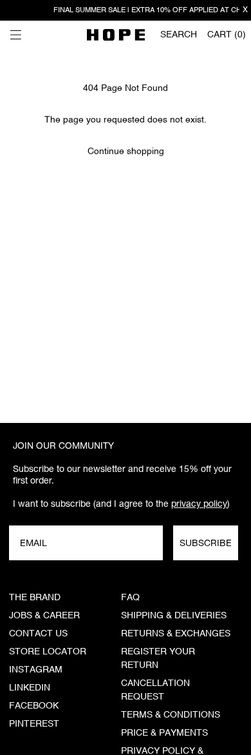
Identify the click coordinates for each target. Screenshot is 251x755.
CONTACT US (38, 633)
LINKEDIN (29, 687)
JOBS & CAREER (44, 615)
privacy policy (199, 503)
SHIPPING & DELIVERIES (174, 615)
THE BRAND (34, 597)
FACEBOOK (34, 706)
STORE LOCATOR (47, 651)
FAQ (130, 597)
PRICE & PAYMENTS (164, 733)
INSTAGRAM (35, 669)
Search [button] (178, 34)
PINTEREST (34, 724)
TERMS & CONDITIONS (170, 715)
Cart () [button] (226, 34)
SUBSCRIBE (206, 543)
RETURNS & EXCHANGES (175, 633)
